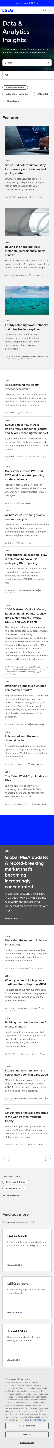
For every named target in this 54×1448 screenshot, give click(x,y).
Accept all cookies (27, 1425)
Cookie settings (27, 1442)
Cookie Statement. (38, 1419)
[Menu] (50, 10)
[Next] (49, 1158)
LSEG (32, 3)
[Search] (44, 10)
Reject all (27, 1434)
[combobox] (23, 62)
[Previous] (4, 1158)
